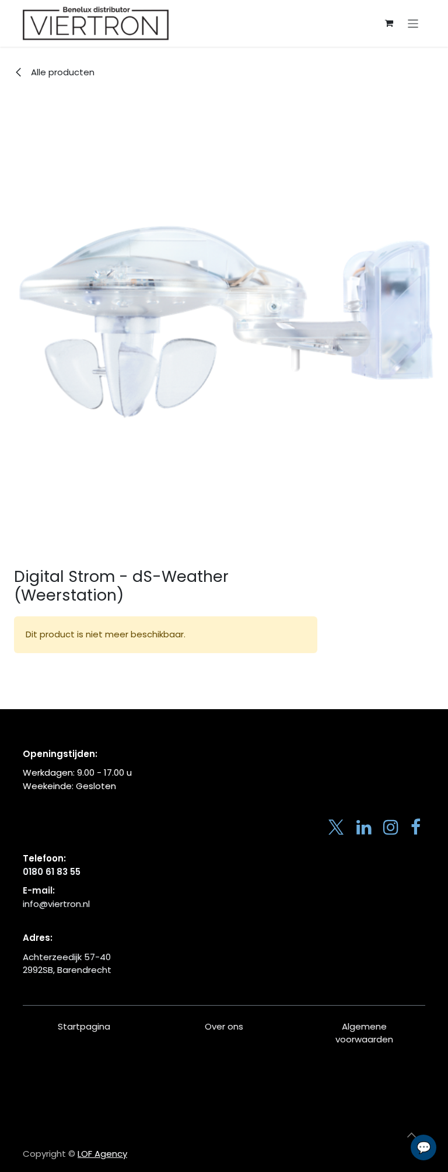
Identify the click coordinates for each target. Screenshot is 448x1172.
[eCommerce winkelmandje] (389, 23)
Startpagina (84, 1026)
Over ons (224, 1026)
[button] (411, 1135)
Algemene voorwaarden (364, 1033)
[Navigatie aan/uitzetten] (413, 23)
